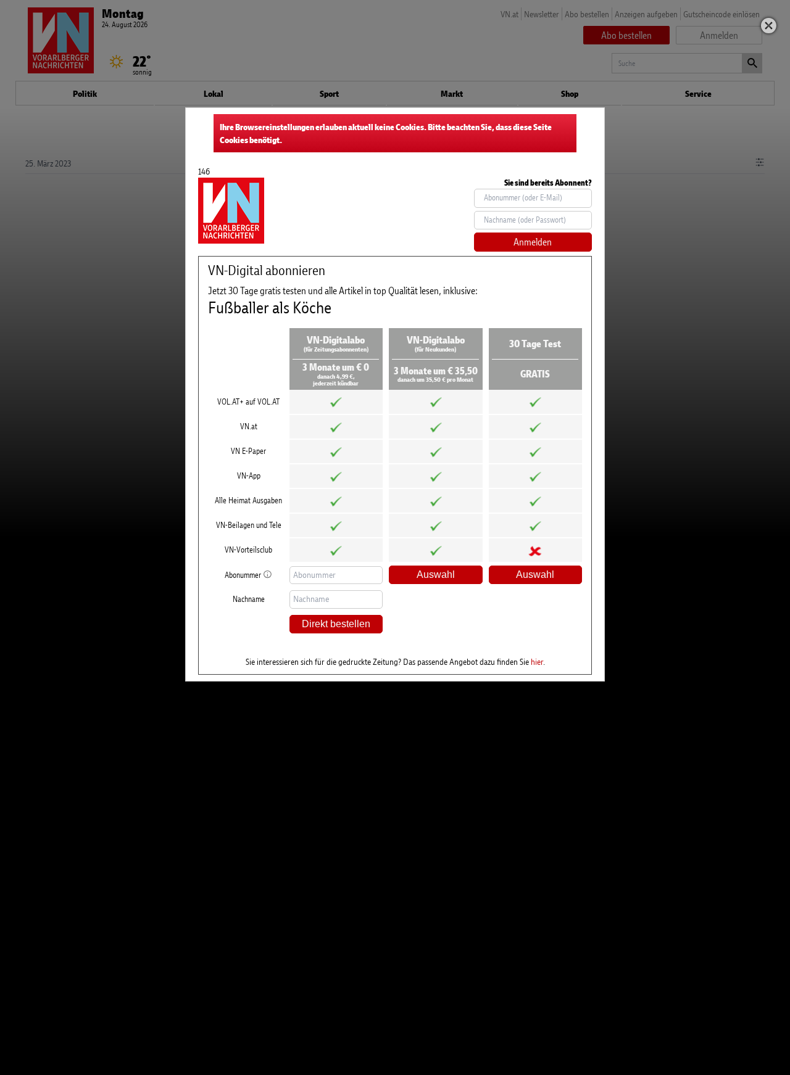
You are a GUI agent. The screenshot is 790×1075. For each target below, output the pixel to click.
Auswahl (436, 574)
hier (537, 661)
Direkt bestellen (336, 624)
